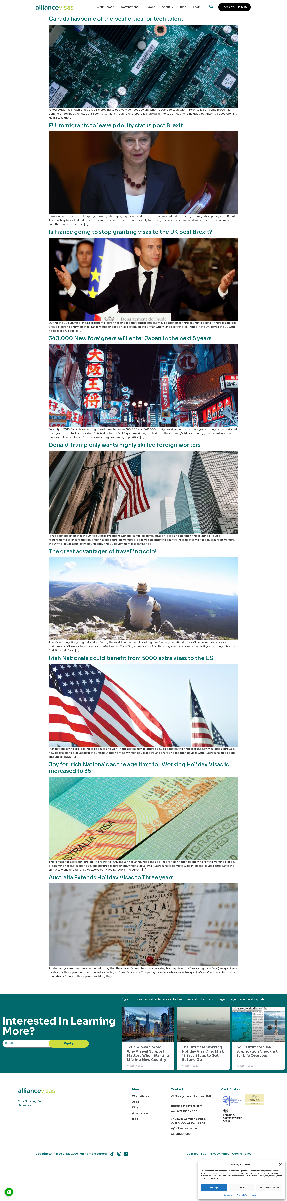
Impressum (254, 1195)
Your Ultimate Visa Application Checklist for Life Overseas (257, 1051)
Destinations (129, 7)
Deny (241, 1187)
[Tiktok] (112, 1154)
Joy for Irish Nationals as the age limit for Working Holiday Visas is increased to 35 (139, 767)
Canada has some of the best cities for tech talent (116, 18)
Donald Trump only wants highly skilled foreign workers (125, 445)
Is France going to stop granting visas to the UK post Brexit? (130, 232)
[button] (280, 1164)
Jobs (151, 7)
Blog (183, 7)
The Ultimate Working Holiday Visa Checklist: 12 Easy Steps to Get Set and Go (203, 1053)
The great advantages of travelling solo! (103, 551)
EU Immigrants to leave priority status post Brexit (116, 125)
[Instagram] (119, 1154)
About (166, 7)
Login (197, 7)
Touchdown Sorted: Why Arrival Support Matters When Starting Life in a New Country (148, 1053)
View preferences (269, 1187)
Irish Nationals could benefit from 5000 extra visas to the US (131, 658)
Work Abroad (105, 7)
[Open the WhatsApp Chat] (9, 1192)
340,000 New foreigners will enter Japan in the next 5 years (130, 338)
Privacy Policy (242, 1195)
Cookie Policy (229, 1195)
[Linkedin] (126, 1154)
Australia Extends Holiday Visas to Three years (111, 877)
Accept (214, 1187)
